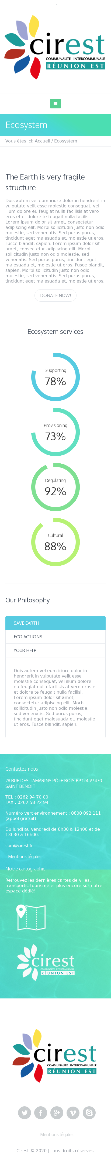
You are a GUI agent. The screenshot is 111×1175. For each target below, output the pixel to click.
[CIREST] (55, 47)
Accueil (42, 141)
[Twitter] (24, 1113)
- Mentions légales (23, 856)
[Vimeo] (73, 1113)
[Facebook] (40, 1113)
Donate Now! (55, 295)
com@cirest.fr (19, 845)
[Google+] (57, 1113)
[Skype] (89, 1113)
